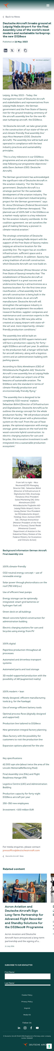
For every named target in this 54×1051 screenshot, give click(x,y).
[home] (6, 5)
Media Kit (27, 1015)
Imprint (27, 1008)
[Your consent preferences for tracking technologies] (49, 1046)
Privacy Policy (27, 1002)
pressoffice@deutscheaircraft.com (21, 851)
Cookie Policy (27, 995)
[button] (48, 5)
